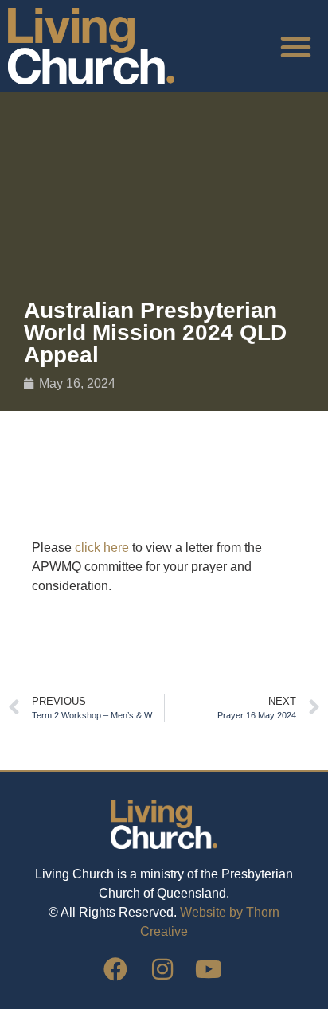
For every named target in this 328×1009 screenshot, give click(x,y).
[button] (295, 46)
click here (102, 547)
